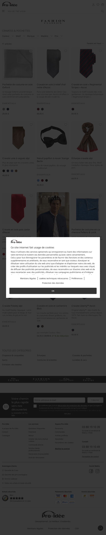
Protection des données (53, 283)
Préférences (77, 278)
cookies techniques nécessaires (53, 278)
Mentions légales (28, 278)
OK (53, 291)
